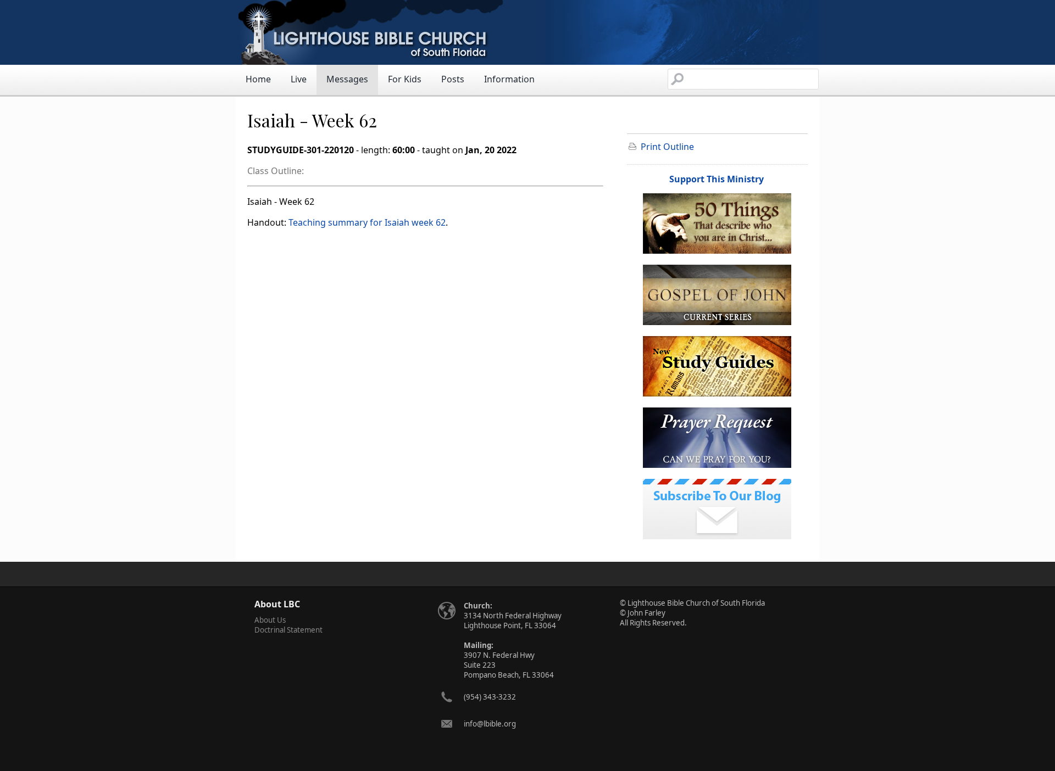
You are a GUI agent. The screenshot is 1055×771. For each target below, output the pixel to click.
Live (299, 79)
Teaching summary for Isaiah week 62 (367, 222)
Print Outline (667, 147)
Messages (347, 79)
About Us (270, 620)
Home (258, 79)
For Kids (404, 79)
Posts (452, 79)
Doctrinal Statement (288, 630)
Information (509, 79)
